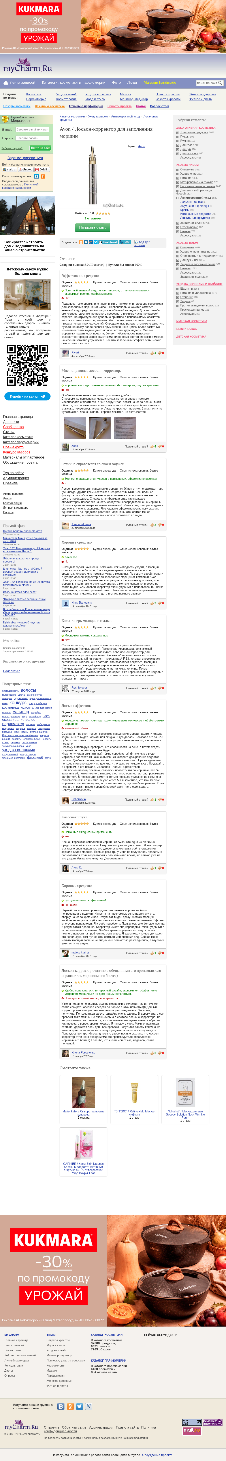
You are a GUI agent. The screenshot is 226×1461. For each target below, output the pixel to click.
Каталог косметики (72, 116)
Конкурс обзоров (16, 452)
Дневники (11, 422)
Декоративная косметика (196, 127)
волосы (28, 690)
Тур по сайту (13, 473)
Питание (185, 177)
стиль (5, 742)
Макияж (125, 94)
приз (16, 731)
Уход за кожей (66, 94)
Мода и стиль (95, 99)
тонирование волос (13, 746)
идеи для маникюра (40, 698)
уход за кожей (10, 754)
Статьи (141, 106)
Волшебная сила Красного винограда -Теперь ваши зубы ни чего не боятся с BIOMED (26, 612)
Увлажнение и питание (195, 251)
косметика (10, 707)
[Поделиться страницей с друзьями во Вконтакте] (86, 242)
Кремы (184, 209)
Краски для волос (192, 309)
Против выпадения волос (197, 305)
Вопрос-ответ (159, 106)
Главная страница (18, 417)
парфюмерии (94, 82)
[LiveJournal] (88, 1406)
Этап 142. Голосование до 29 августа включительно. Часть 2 (26, 583)
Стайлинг (186, 297)
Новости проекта (119, 106)
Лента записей (22, 82)
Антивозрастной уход (125, 116)
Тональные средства (194, 132)
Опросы (8, 512)
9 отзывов (93, 218)
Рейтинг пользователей (20, 1355)
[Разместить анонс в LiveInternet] (108, 242)
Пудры (184, 136)
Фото (116, 82)
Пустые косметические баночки (20, 735)
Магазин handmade (160, 82)
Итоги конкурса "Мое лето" (19, 592)
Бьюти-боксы (187, 328)
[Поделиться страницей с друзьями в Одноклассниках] (81, 242)
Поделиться (11, 671)
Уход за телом (187, 242)
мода (24, 716)
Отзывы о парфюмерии (86, 106)
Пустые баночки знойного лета (22, 531)
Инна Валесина (82, 602)
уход (28, 746)
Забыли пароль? (12, 148)
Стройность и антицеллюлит (199, 255)
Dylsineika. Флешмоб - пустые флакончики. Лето (21, 624)
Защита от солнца (192, 223)
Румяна (185, 140)
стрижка (15, 742)
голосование (9, 694)
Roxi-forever (79, 687)
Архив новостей (13, 493)
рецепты (16, 739)
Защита (185, 301)
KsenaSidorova (81, 524)
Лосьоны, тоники (191, 202)
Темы (51, 1334)
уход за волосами (18, 749)
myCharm (11, 1334)
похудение (44, 728)
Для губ (185, 149)
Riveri (75, 352)
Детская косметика (191, 336)
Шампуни (186, 288)
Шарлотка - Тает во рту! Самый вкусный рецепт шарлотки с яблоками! (22, 571)
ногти (46, 716)
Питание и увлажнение (195, 292)
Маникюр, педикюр (134, 99)
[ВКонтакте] (60, 1406)
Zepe (75, 445)
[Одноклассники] (70, 1406)
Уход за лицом (98, 116)
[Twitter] (79, 1406)
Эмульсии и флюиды (194, 206)
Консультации (12, 503)
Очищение (187, 169)
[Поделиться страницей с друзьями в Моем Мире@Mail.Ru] (91, 242)
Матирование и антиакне (196, 182)
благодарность (10, 690)
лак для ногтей (44, 707)
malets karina (80, 952)
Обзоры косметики (16, 106)
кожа (5, 703)
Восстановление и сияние (197, 186)
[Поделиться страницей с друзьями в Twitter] (96, 242)
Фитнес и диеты (200, 99)
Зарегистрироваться (25, 158)
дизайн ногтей (34, 694)
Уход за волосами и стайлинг (199, 284)
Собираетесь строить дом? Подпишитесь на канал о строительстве (24, 246)
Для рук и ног (189, 153)
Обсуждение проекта (20, 462)
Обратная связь (74, 1427)
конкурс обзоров (38, 703)
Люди (132, 82)
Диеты (7, 498)
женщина (7, 698)
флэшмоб (35, 757)
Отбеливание (189, 227)
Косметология (66, 99)
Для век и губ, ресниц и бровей (194, 192)
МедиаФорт (31, 1434)
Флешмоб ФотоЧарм (13, 758)
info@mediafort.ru (137, 1438)
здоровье (21, 698)
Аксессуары (188, 157)
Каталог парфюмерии (21, 442)
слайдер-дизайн (32, 739)
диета (21, 694)
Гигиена (185, 231)
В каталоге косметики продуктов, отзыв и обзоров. (106, 1344)
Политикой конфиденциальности (20, 186)
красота (27, 707)
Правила (10, 483)
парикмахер (13, 724)
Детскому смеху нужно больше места (27, 271)
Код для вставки (142, 243)
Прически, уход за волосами (66, 1360)
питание (30, 724)
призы (24, 731)
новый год (35, 716)
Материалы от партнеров (24, 457)
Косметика (33, 94)
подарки (8, 728)
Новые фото (13, 447)
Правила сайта (127, 1427)
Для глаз (186, 145)
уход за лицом (28, 754)
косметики (69, 82)
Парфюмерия (36, 99)
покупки (31, 728)
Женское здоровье (202, 94)
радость (44, 735)
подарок (20, 728)
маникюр (21, 712)
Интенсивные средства (195, 213)
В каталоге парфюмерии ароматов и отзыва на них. (109, 1369)
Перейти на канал (24, 396)
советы (47, 739)
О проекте (51, 1427)
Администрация (16, 478)
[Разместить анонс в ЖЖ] (125, 242)
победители (43, 724)
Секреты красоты (168, 99)
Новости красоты (168, 94)
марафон (36, 712)
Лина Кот (78, 867)
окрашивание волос (18, 719)
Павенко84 (79, 799)
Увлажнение (188, 173)
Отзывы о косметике (50, 106)
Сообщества (13, 427)
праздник (7, 731)
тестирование (29, 742)
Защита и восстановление (197, 264)
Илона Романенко (83, 1052)
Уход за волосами (98, 94)
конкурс (18, 702)
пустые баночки (39, 731)
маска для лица (11, 716)
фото (48, 758)
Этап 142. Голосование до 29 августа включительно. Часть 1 (26, 550)
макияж (6, 712)
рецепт (6, 739)
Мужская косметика (191, 321)
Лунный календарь (15, 507)
